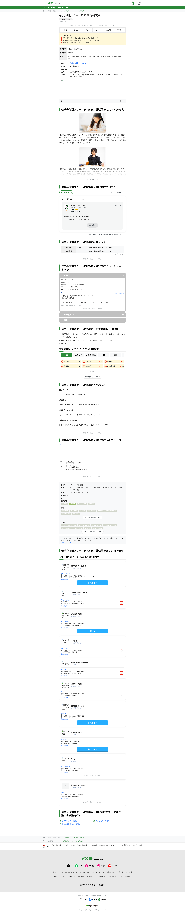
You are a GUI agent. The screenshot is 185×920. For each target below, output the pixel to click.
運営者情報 (129, 872)
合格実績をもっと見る (91, 377)
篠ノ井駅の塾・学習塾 (69, 821)
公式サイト (92, 582)
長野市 (54, 11)
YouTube (115, 866)
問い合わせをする (66, 542)
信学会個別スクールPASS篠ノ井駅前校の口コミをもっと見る (106, 235)
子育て (103, 866)
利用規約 (56, 876)
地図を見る (65, 579)
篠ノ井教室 (64, 740)
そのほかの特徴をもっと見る (92, 517)
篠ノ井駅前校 (65, 600)
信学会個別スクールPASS (79, 63)
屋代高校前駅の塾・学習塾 (71, 824)
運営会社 (102, 876)
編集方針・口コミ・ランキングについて (92, 872)
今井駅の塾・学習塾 (103, 821)
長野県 (49, 11)
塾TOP (44, 11)
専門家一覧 (119, 872)
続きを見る (92, 179)
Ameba (85, 899)
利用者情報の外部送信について (87, 876)
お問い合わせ (112, 876)
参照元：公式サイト (119, 293)
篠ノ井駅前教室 (65, 573)
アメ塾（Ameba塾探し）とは (68, 872)
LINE (80, 866)
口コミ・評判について (119, 192)
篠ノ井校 (63, 670)
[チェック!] (122, 603)
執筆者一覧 (110, 872)
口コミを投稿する (67, 192)
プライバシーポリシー (68, 876)
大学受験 (91, 866)
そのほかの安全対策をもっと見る (92, 532)
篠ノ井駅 (60, 11)
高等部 (63, 793)
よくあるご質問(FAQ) (124, 876)
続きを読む (92, 225)
